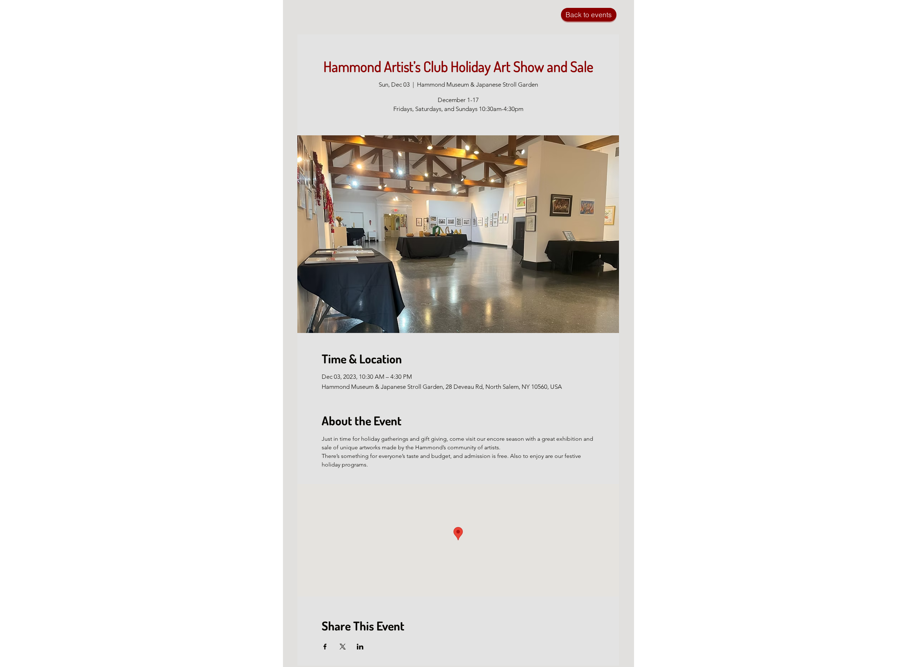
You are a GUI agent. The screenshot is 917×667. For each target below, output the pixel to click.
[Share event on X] (342, 646)
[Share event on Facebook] (325, 646)
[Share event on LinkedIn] (360, 646)
